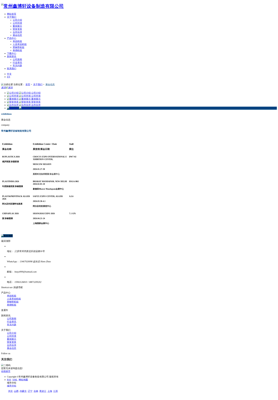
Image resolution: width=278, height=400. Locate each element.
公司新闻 (17, 59)
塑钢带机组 (18, 47)
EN (8, 77)
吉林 (36, 391)
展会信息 (17, 35)
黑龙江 (42, 391)
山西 (16, 391)
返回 (3, 87)
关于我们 (37, 84)
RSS (9, 379)
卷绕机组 (17, 50)
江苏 (55, 391)
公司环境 (17, 23)
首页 (27, 84)
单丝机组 (17, 41)
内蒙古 (23, 391)
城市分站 (11, 386)
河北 (10, 391)
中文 (9, 74)
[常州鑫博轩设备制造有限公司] (32, 6)
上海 (49, 391)
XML (15, 379)
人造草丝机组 (20, 44)
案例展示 (17, 26)
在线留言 (5, 371)
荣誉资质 (17, 29)
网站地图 (23, 379)
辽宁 (30, 391)
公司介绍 (17, 20)
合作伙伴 (17, 32)
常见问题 (17, 65)
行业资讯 (17, 62)
